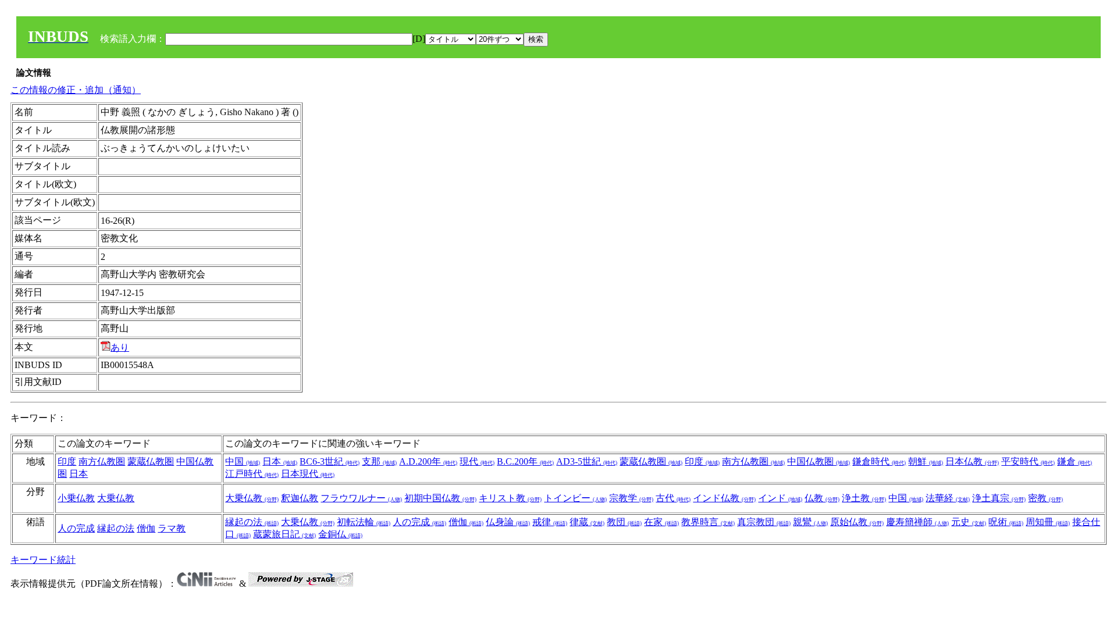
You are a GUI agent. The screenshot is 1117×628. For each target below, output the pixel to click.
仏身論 (508, 522)
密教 (1045, 498)
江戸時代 (252, 474)
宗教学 (631, 498)
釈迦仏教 (299, 498)
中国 (242, 461)
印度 (67, 461)
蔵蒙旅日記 (284, 534)
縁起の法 (115, 528)
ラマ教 (172, 528)
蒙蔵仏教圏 (150, 461)
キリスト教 (510, 498)
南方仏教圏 (102, 461)
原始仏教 (857, 522)
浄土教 (864, 498)
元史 (968, 522)
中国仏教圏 (818, 461)
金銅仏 (340, 534)
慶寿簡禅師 (917, 522)
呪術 (1005, 522)
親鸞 (810, 522)
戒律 (549, 522)
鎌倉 (1074, 461)
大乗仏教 (115, 498)
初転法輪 (363, 522)
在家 (661, 522)
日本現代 (308, 474)
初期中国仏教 (440, 498)
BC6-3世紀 (330, 461)
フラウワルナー (361, 498)
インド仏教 (724, 498)
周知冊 (1048, 522)
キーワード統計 (43, 560)
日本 (78, 474)
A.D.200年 (428, 461)
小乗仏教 (76, 498)
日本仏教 (972, 461)
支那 (379, 461)
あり (120, 347)
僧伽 (146, 528)
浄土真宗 (999, 498)
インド (780, 498)
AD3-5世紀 (586, 461)
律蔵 (587, 522)
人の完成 (76, 528)
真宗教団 (764, 522)
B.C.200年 (525, 461)
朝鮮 (925, 461)
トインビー (575, 498)
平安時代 (1028, 461)
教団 (624, 522)
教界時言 (708, 522)
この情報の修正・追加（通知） (75, 90)
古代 (673, 498)
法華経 (948, 498)
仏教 (822, 498)
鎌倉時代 (879, 461)
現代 (477, 461)
